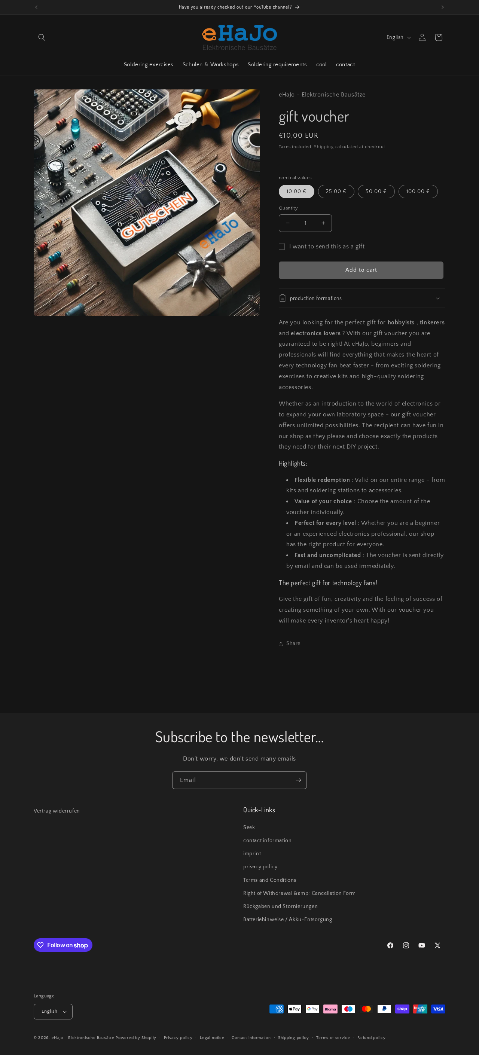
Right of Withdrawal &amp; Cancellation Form (299, 893)
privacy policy (260, 867)
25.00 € (336, 192)
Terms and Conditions (269, 880)
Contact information (251, 1038)
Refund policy (371, 1038)
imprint (252, 854)
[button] (42, 37)
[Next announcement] (442, 7)
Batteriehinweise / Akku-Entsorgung (287, 920)
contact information (267, 841)
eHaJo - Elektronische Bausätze (83, 1038)
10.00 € (296, 192)
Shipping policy (293, 1038)
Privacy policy (178, 1038)
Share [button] (293, 643)
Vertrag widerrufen (57, 811)
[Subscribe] (298, 780)
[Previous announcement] (36, 7)
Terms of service (333, 1038)
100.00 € (418, 192)
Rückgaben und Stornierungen (280, 906)
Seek (249, 828)
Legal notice (212, 1038)
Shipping (324, 146)
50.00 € (376, 192)
